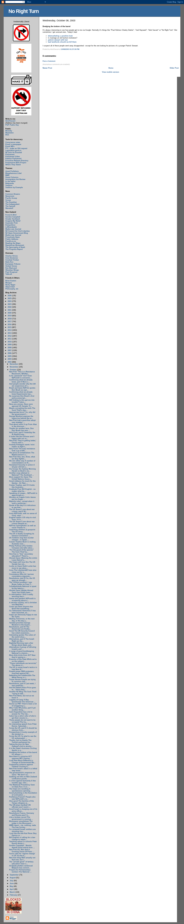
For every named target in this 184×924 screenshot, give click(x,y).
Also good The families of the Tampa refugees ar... (21, 802)
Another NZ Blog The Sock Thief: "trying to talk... (23, 693)
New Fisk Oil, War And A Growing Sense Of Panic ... (21, 851)
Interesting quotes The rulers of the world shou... (22, 636)
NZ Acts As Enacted (13, 152)
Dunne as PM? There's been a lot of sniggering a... (23, 705)
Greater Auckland (12, 219)
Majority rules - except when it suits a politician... (21, 502)
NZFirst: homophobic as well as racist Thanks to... (22, 527)
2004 (10, 359)
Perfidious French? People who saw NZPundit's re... (22, 798)
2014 (10, 330)
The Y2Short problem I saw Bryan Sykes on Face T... (20, 583)
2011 (10, 339)
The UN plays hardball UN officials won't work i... (20, 806)
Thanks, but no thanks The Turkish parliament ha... (20, 741)
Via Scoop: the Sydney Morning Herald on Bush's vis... (22, 470)
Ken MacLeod (11, 268)
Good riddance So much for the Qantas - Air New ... (22, 482)
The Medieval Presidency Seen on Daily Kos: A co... (22, 786)
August (13, 878)
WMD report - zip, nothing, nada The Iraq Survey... (22, 826)
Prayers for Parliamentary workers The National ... (20, 871)
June (12, 883)
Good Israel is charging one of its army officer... (23, 810)
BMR (7, 175)
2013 (10, 333)
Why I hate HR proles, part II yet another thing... (22, 709)
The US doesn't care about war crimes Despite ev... (22, 523)
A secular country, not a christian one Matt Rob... (23, 604)
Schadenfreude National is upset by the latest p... (22, 587)
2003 (10, 362)
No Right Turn (23, 11)
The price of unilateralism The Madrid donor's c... (21, 454)
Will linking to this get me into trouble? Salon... (21, 401)
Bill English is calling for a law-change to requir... (22, 838)
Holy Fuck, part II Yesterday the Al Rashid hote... (22, 433)
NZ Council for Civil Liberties (17, 231)
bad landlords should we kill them (62, 42)
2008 (10, 348)
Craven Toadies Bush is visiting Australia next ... (22, 543)
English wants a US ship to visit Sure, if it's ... (22, 518)
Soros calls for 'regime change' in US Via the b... (22, 855)
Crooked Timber (12, 260)
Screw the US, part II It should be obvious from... (23, 729)
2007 (10, 350)
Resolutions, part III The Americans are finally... (20, 628)
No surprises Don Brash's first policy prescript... (21, 397)
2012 (10, 336)
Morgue (8, 283)
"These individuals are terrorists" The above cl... (23, 664)
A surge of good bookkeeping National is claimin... (21, 652)
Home (110, 68)
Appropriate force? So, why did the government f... (22, 413)
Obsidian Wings (12, 270)
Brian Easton (10, 281)
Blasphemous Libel (13, 173)
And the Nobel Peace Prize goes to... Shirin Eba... (22, 689)
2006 (10, 353)
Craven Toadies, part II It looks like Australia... (22, 486)
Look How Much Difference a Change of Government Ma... (22, 761)
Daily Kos (9, 262)
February (14, 895)
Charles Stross (11, 256)
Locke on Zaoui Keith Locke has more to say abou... (22, 567)
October (13, 370)
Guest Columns (11, 177)
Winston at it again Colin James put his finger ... (22, 498)
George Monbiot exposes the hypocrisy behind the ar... (21, 417)
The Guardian (11, 202)
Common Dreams (12, 194)
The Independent (12, 204)
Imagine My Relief (12, 221)
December (14, 364)
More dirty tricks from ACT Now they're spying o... (22, 656)
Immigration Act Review (15, 179)
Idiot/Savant (10, 121)
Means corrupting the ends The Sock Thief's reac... (22, 409)
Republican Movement (14, 245)
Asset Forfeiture (12, 171)
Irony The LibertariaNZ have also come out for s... (22, 571)
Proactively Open (12, 237)
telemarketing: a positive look (60, 36)
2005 (10, 356)
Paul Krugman (11, 272)
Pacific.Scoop (11, 198)
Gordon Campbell (12, 217)
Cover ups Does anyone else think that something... (21, 608)
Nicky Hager (10, 285)
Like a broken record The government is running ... (21, 818)
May (12, 886)
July (12, 881)
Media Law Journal (13, 229)
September (14, 875)
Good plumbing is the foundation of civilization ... (23, 794)
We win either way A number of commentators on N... (22, 462)
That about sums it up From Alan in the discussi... (23, 425)
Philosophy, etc (11, 289)
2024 (10, 301)
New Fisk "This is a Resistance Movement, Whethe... (22, 373)
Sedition (8, 185)
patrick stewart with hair (58, 40)
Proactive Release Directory (16, 161)
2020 (10, 313)
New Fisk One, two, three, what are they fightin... (22, 458)
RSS (7, 135)
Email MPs (9, 146)
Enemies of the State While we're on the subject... (23, 660)
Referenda (9, 183)
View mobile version (110, 72)
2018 (10, 319)
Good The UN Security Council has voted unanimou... (22, 632)
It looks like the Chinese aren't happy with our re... (21, 437)
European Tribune (12, 264)
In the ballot (10, 181)
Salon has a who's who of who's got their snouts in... (22, 717)
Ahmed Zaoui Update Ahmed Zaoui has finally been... (21, 591)
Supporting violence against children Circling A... (21, 765)
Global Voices (11, 266)
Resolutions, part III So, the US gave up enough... (22, 579)
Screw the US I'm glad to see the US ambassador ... (22, 737)
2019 (10, 316)
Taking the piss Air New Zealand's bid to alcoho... (21, 745)
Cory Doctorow (11, 258)
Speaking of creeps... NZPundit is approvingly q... (23, 494)
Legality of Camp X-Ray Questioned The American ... (22, 701)
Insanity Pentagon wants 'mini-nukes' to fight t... (22, 446)
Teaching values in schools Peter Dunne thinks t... (23, 842)
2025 (10, 298)
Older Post (174, 68)
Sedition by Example (14, 187)
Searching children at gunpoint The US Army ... (22, 531)
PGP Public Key (12, 125)
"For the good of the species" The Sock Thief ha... (21, 551)
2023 (10, 304)
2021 (10, 310)
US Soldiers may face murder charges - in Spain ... (21, 539)
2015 (10, 327)
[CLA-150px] (21, 72)
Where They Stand (13, 165)
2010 (10, 342)
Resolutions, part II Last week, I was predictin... (22, 685)
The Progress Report (14, 249)
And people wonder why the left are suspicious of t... (22, 385)
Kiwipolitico (10, 225)
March (12, 892)
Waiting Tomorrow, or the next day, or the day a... (21, 620)
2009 (10, 345)
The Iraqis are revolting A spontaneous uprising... (20, 790)
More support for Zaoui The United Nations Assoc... (20, 478)
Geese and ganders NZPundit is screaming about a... (22, 599)
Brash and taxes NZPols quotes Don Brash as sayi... (22, 389)
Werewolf (9, 208)
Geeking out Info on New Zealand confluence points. (23, 778)
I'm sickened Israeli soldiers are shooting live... (22, 830)
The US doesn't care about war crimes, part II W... (22, 510)
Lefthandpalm (11, 227)
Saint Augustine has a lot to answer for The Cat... (20, 713)
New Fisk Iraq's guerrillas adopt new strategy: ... (22, 421)
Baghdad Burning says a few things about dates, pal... (21, 644)
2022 (10, 307)
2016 (10, 324)
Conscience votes (12, 142)
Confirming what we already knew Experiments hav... (20, 393)
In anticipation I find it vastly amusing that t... (21, 595)
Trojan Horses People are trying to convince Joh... (22, 680)
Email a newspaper (13, 144)
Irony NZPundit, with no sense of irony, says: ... (23, 514)
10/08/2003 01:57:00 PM (70, 49)
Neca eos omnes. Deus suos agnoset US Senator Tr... (21, 405)
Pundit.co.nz (10, 241)
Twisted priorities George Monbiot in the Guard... (20, 624)
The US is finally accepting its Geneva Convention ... (21, 535)
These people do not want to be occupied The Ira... (22, 721)
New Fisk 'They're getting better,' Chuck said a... (22, 442)
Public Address (11, 239)
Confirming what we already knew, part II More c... (20, 381)
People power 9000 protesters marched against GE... (21, 672)
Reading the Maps (12, 243)
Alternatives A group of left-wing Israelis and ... (22, 648)
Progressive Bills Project (15, 163)
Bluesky (8, 131)
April (12, 889)
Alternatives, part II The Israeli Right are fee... (21, 640)
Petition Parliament (13, 159)
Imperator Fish (11, 223)
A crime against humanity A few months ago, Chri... (22, 782)
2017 (10, 321)
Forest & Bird (10, 215)
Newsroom (9, 196)
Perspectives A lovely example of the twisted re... (23, 733)
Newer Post (47, 68)
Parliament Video (12, 157)
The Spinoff (10, 206)
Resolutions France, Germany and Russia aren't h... (21, 814)
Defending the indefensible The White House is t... (22, 676)
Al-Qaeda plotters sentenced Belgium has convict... (21, 867)
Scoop (8, 200)
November (14, 367)
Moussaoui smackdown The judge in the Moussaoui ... (21, 822)
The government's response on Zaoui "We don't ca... (22, 774)
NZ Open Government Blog (16, 233)
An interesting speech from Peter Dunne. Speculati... (23, 725)
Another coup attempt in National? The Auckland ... (21, 474)
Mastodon (9, 133)
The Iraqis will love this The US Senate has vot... (22, 563)
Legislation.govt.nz (13, 150)
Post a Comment (49, 61)
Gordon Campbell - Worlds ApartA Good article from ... (22, 846)
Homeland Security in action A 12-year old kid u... (22, 466)
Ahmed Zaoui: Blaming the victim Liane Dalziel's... (23, 559)
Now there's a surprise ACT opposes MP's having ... (20, 757)
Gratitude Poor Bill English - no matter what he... (22, 490)
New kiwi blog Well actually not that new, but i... (22, 859)
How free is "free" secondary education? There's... (21, 555)
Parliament (9, 154)
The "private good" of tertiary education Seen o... (21, 863)
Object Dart (10, 287)
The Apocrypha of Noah (15, 247)
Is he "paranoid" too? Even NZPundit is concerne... (20, 377)
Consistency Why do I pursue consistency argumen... (21, 575)
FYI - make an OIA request (16, 148)
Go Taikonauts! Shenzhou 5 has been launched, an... (22, 612)
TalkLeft (8, 274)
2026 (10, 296)
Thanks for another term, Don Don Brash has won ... (21, 429)
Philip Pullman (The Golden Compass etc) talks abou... (21, 547)
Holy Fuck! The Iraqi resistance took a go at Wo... (22, 450)
